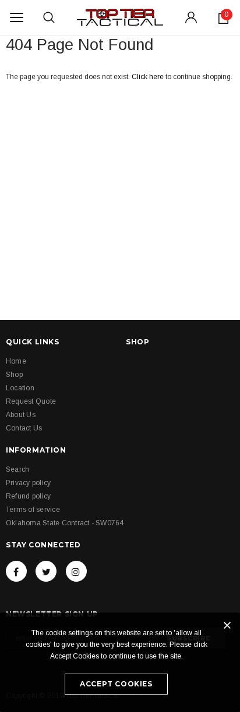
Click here (148, 77)
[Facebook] (16, 571)
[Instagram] (76, 571)
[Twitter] (46, 571)
